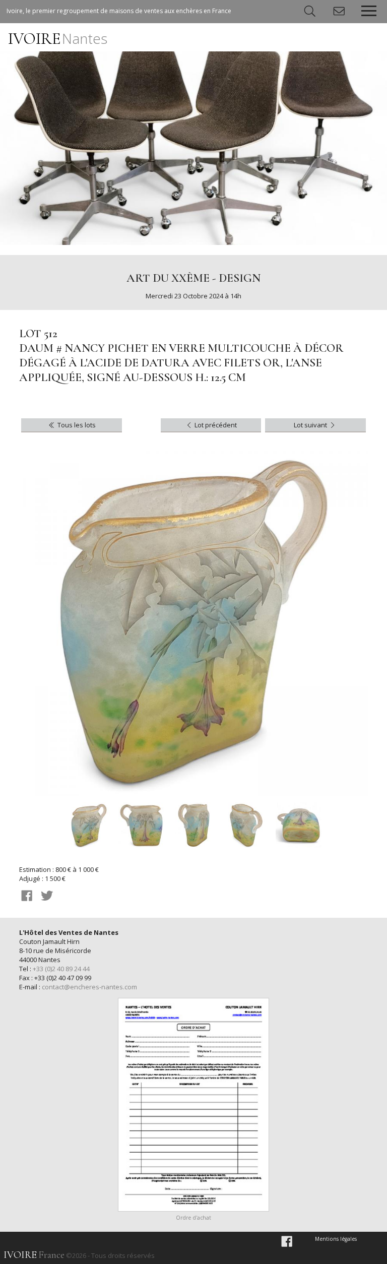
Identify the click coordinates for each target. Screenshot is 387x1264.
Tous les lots (76, 424)
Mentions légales (336, 1238)
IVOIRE (57, 38)
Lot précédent (215, 424)
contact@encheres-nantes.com (89, 986)
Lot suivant (311, 424)
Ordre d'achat (193, 1217)
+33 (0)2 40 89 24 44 (61, 968)
